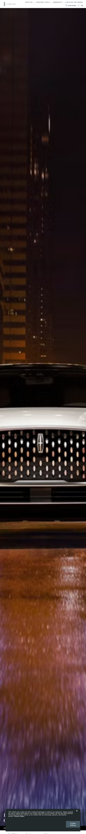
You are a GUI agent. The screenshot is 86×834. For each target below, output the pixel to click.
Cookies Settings (73, 824)
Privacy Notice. (19, 816)
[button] (30, 2)
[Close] (76, 812)
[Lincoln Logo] (9, 4)
